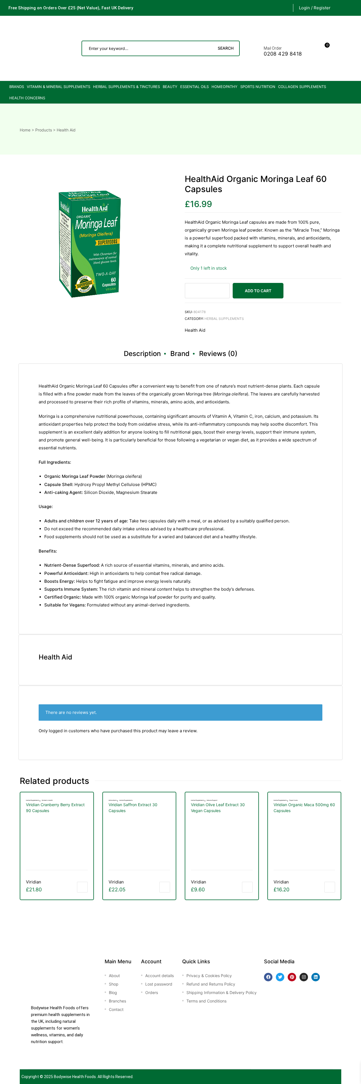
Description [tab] (142, 353)
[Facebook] (268, 977)
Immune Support (212, 800)
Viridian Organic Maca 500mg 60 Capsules (304, 807)
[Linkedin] (315, 977)
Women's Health (47, 800)
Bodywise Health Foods (75, 1076)
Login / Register (315, 7)
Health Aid (195, 330)
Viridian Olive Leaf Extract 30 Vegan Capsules (218, 807)
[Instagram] (304, 977)
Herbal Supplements (224, 318)
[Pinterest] (292, 977)
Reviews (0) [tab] (218, 353)
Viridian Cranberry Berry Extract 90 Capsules (55, 807)
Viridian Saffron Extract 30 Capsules (133, 807)
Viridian (33, 882)
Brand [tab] (180, 353)
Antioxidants (113, 800)
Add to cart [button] (82, 887)
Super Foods (293, 800)
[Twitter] (280, 977)
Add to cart (258, 290)
